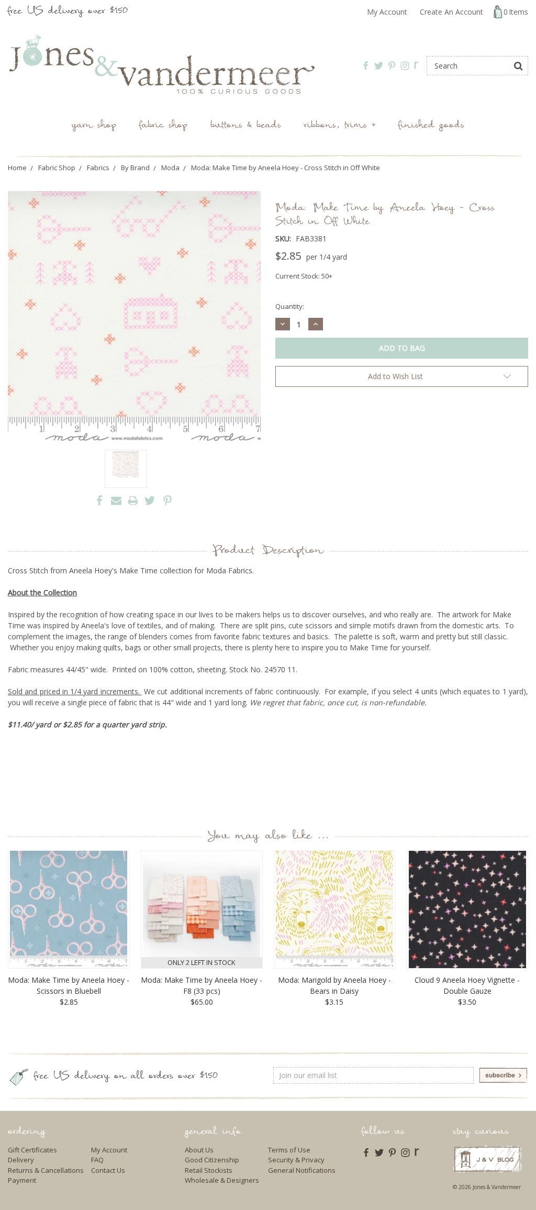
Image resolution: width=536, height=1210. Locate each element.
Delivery (21, 1159)
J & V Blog (487, 1159)
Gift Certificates (32, 1150)
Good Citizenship (212, 1159)
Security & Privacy (296, 1159)
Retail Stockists (208, 1170)
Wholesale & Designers (222, 1180)
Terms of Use (289, 1150)
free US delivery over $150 (68, 11)
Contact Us (108, 1170)
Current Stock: (303, 276)
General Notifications (302, 1170)
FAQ (97, 1159)
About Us (199, 1150)
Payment (22, 1180)
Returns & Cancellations (46, 1170)
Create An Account (451, 12)
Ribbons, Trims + (339, 125)
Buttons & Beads (245, 125)
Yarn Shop (94, 125)
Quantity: (289, 306)
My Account (387, 12)
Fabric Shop (163, 125)
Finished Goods (431, 125)
